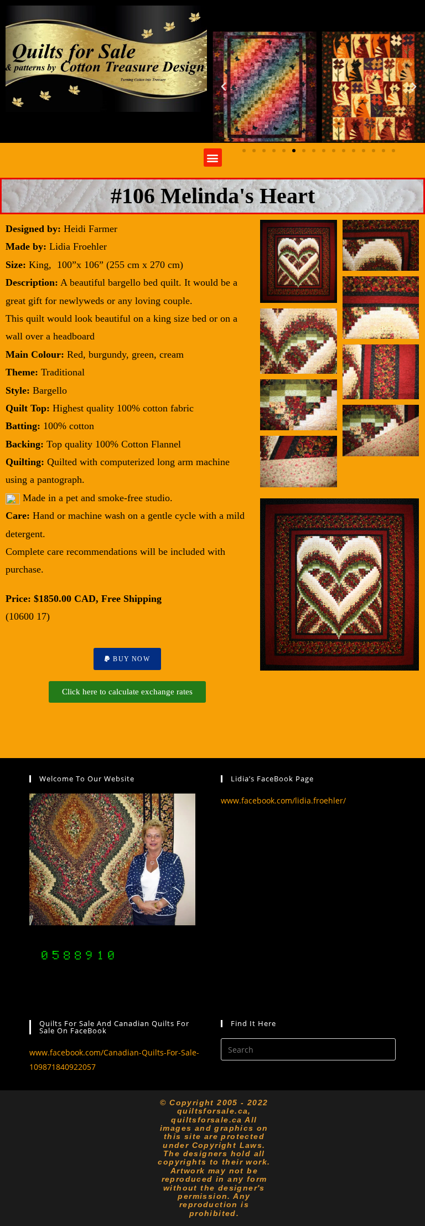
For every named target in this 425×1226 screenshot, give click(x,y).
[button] (223, 86)
